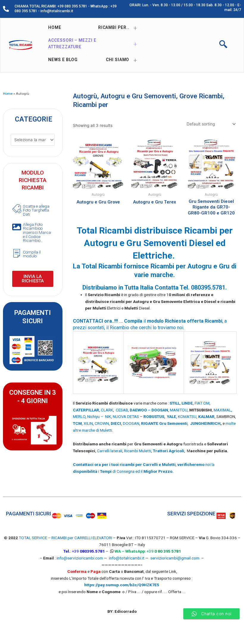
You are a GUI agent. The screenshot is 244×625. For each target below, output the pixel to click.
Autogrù (85, 96)
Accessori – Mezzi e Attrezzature (72, 43)
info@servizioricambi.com (80, 558)
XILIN (88, 423)
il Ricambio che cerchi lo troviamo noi (144, 327)
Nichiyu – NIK (99, 416)
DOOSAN (131, 423)
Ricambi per (90, 104)
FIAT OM (202, 403)
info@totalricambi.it (126, 558)
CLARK (107, 410)
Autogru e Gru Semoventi (138, 96)
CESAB (122, 410)
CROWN (102, 423)
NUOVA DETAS (126, 416)
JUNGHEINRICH (205, 423)
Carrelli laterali (109, 450)
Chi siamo (117, 59)
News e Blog (63, 59)
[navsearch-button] (223, 45)
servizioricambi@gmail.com (174, 558)
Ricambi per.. (113, 27)
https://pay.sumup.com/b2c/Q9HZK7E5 (121, 584)
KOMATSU (187, 416)
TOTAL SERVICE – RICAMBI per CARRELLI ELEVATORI (66, 537)
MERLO (79, 416)
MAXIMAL (222, 410)
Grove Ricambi (201, 96)
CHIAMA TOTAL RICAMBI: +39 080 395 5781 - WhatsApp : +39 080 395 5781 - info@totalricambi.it (66, 8)
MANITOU (178, 410)
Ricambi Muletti (137, 450)
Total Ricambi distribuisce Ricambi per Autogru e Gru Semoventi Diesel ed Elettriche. (155, 243)
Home (54, 27)
